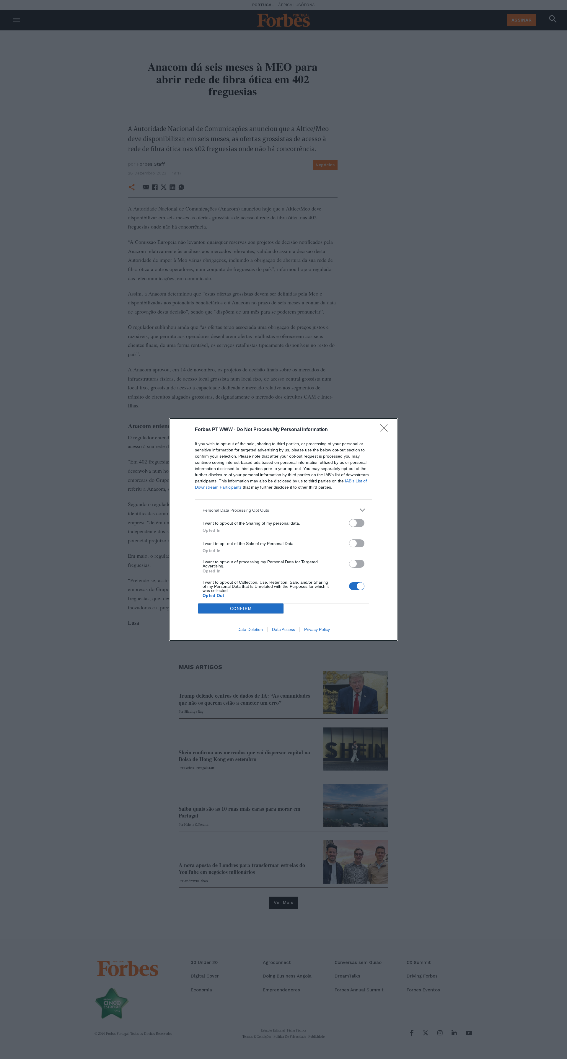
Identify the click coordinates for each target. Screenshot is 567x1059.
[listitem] (283, 510)
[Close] (385, 429)
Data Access (283, 629)
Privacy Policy (317, 629)
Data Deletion (250, 629)
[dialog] (283, 529)
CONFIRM (241, 608)
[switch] (356, 523)
